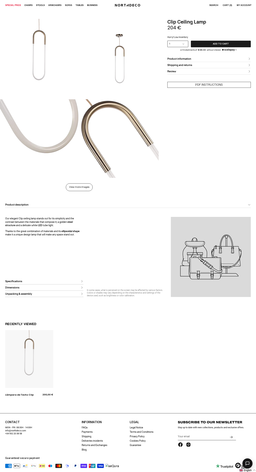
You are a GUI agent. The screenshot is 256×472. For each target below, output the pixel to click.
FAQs (85, 427)
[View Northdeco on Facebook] (180, 444)
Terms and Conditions (141, 431)
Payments (87, 431)
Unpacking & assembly (18, 293)
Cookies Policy (138, 440)
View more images (79, 187)
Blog (84, 449)
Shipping (86, 436)
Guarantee (135, 445)
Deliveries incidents (92, 440)
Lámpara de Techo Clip (19, 394)
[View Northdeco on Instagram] (188, 444)
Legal (134, 422)
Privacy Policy (137, 436)
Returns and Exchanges (94, 445)
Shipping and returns (179, 65)
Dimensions (12, 287)
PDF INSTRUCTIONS (209, 84)
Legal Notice (136, 427)
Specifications (13, 281)
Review (171, 71)
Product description (17, 204)
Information (92, 422)
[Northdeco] (128, 5)
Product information (179, 58)
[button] (247, 470)
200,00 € (47, 394)
